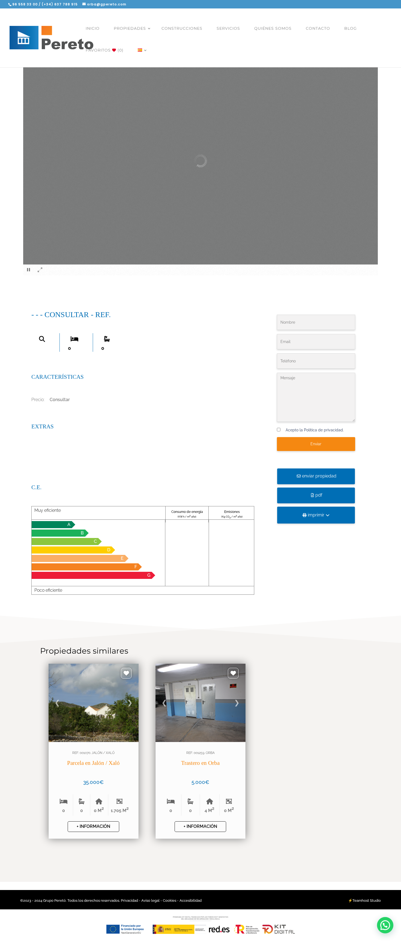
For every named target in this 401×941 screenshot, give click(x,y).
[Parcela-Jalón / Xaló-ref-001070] (93, 769)
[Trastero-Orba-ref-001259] (200, 769)
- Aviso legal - (150, 900)
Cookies (169, 900)
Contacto (318, 28)
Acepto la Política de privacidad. (315, 430)
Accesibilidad (190, 900)
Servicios (228, 28)
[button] (385, 925)
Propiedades (130, 28)
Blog (350, 28)
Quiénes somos (273, 28)
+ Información (93, 826)
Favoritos (105, 50)
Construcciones (181, 28)
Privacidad (130, 900)
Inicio (93, 28)
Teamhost (360, 900)
